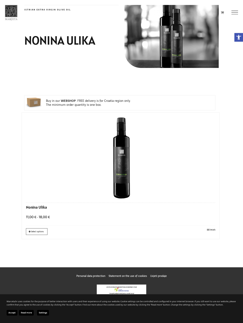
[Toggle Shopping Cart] (222, 12)
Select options (37, 231)
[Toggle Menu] (235, 13)
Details (212, 229)
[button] (238, 37)
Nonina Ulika (36, 207)
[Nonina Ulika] (120, 156)
